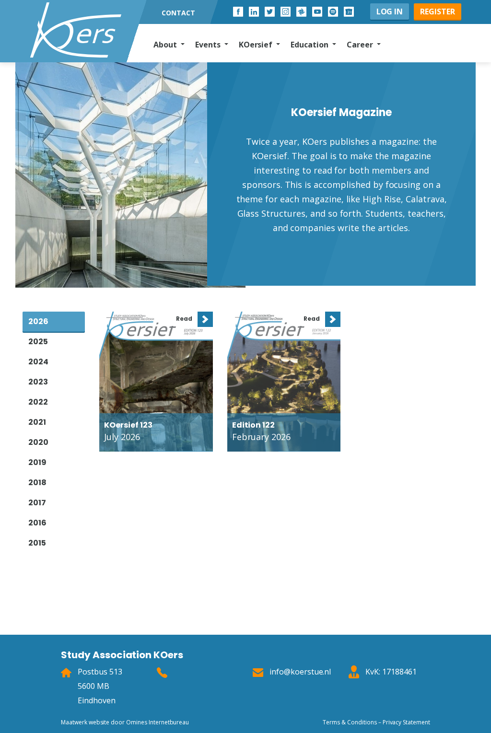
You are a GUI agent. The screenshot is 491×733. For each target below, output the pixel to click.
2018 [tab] (37, 482)
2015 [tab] (37, 542)
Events (208, 44)
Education (310, 44)
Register (437, 11)
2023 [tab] (38, 381)
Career (361, 44)
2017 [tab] (37, 502)
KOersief (257, 44)
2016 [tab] (37, 522)
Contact (178, 12)
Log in (389, 11)
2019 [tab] (37, 462)
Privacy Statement (406, 722)
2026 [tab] (38, 321)
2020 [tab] (38, 442)
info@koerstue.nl (300, 671)
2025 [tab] (38, 341)
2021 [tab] (37, 422)
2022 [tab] (38, 401)
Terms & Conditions (349, 722)
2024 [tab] (38, 361)
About (166, 44)
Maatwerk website (85, 722)
